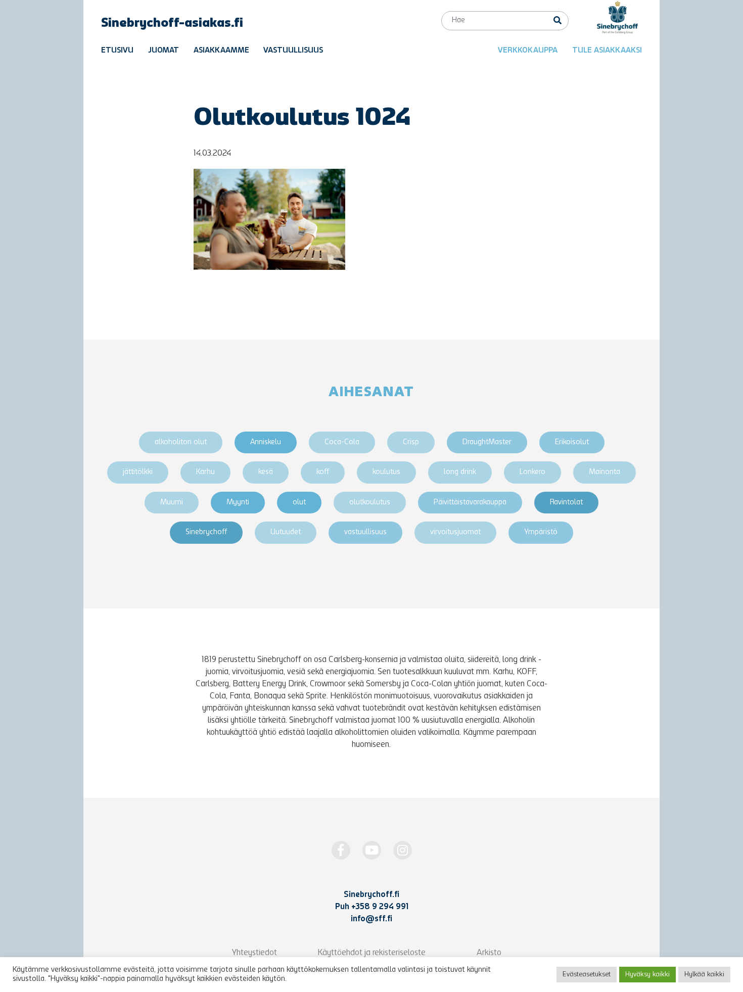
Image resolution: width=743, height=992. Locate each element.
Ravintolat (566, 502)
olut (299, 502)
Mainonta (604, 472)
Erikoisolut (572, 442)
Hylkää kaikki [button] (704, 974)
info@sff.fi (371, 919)
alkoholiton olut (181, 442)
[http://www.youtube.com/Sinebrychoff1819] (371, 850)
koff (322, 472)
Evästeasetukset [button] (587, 974)
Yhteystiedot (254, 953)
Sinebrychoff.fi (371, 895)
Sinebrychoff (206, 532)
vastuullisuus (365, 532)
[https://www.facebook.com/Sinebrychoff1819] (341, 850)
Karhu (205, 472)
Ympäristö (541, 532)
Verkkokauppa (528, 51)
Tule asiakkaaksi (607, 51)
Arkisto (489, 953)
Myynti (237, 502)
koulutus (386, 472)
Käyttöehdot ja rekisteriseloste (371, 953)
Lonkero (532, 472)
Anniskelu (265, 442)
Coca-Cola (341, 442)
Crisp (411, 442)
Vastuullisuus (293, 51)
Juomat (163, 51)
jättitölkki (138, 472)
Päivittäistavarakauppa (470, 502)
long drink (460, 472)
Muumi (171, 502)
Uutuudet (285, 532)
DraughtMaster (487, 442)
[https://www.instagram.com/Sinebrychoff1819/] (402, 850)
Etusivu (117, 51)
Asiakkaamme (221, 51)
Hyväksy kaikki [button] (647, 974)
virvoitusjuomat (455, 532)
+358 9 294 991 (379, 907)
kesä (265, 472)
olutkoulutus (369, 502)
